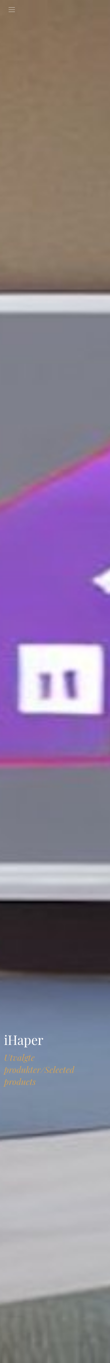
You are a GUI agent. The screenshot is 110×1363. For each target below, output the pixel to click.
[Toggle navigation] (11, 9)
